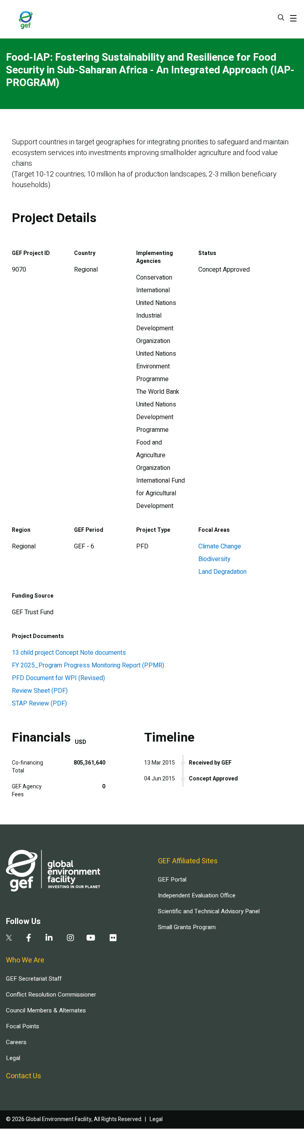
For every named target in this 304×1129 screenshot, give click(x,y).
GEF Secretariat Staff (33, 978)
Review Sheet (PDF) (40, 691)
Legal (13, 1058)
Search (281, 17)
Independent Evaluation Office (197, 895)
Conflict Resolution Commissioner (51, 994)
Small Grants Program (187, 927)
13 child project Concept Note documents (69, 652)
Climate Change (219, 546)
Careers (16, 1042)
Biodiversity (214, 559)
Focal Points (22, 1026)
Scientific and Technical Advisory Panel (209, 911)
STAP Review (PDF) (39, 703)
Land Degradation (222, 572)
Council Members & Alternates (46, 1010)
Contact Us (23, 1076)
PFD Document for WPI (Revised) (58, 678)
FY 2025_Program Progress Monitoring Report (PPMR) (88, 665)
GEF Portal (172, 879)
